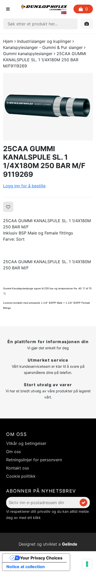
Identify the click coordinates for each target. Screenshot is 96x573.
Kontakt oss (17, 467)
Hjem (8, 41)
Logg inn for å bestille (24, 185)
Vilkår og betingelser (26, 443)
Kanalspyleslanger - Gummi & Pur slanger (43, 47)
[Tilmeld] (83, 502)
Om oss (13, 451)
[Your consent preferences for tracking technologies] (87, 564)
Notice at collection (25, 566)
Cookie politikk (21, 476)
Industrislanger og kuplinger (44, 41)
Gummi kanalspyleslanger (27, 53)
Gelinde (69, 544)
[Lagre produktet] (8, 207)
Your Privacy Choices (41, 557)
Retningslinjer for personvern (34, 459)
